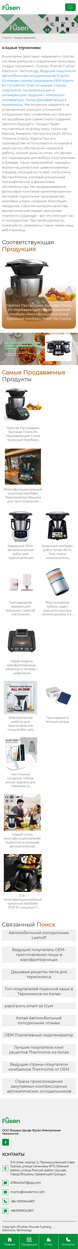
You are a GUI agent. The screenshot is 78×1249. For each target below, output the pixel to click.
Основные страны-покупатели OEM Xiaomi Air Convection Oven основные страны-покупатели (37, 85)
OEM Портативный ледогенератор (38, 1035)
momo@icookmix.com (27, 1192)
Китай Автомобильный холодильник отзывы (39, 1020)
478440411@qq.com (25, 1182)
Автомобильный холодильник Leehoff (39, 935)
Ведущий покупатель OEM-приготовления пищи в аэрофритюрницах (39, 954)
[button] (68, 291)
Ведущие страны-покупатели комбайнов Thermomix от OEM (39, 1067)
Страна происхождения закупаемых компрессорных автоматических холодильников (39, 1086)
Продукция (29, 1244)
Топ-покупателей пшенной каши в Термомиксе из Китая (39, 991)
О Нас (48, 1244)
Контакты (68, 1244)
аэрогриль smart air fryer (28, 1006)
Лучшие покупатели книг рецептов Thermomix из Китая (39, 1050)
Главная (7, 37)
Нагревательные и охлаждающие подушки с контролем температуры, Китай (33, 95)
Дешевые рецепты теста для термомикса (39, 974)
